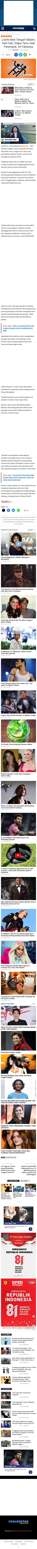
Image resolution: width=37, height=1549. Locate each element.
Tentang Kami (18, 1541)
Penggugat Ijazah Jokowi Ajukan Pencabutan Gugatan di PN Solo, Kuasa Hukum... (23, 1432)
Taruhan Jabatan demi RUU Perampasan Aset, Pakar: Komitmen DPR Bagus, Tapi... (22, 1379)
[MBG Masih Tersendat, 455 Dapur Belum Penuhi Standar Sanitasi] (30, 1188)
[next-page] (20, 1202)
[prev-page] (17, 1202)
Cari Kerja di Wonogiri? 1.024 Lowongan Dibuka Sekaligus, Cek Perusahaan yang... (23, 1350)
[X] (21, 55)
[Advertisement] (18, 13)
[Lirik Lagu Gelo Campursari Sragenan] (6, 1395)
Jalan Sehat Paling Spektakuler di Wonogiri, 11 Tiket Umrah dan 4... (23, 1359)
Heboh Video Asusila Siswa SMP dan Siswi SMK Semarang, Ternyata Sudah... (24, 1413)
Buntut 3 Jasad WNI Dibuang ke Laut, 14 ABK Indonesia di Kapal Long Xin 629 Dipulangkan (28, 1170)
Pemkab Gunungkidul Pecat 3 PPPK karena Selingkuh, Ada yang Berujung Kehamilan (24, 1369)
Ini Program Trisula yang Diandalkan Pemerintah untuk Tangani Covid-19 (8, 1169)
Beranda (3, 32)
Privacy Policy (14, 1544)
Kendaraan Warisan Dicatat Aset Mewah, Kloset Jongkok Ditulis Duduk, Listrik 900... (23, 1340)
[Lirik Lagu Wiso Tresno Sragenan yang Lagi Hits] (6, 1405)
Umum (8, 32)
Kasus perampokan (11, 1157)
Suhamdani (15, 50)
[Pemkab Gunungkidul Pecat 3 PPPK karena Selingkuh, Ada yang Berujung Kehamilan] (6, 1370)
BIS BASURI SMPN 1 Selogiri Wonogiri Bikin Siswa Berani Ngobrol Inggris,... (21, 1442)
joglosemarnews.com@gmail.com (22, 1531)
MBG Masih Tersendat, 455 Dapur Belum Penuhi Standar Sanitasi (30, 1194)
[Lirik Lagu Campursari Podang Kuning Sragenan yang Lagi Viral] (6, 1424)
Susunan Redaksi (8, 1541)
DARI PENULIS (24, 1181)
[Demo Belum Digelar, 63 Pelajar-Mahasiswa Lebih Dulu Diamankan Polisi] (18, 1188)
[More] (30, 55)
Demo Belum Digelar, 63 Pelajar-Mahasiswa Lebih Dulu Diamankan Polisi (18, 1195)
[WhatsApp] (25, 55)
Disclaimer (23, 1544)
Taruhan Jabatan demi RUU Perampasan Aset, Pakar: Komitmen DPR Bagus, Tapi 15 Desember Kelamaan (6, 1195)
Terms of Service (28, 1541)
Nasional (14, 32)
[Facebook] (16, 55)
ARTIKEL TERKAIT (13, 1181)
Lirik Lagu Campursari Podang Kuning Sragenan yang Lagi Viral (23, 1422)
